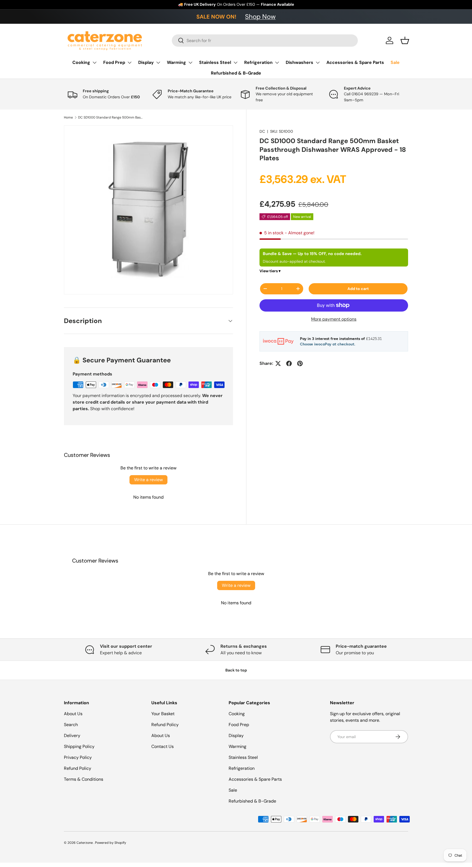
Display (146, 62)
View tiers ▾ (270, 270)
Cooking (81, 62)
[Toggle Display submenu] (158, 62)
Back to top (236, 670)
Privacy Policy (78, 757)
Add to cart (358, 288)
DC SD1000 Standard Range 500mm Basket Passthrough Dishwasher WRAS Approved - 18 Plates (111, 117)
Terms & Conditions (83, 779)
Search (71, 724)
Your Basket (163, 714)
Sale (395, 62)
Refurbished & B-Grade (236, 73)
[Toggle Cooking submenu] (94, 62)
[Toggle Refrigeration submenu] (277, 62)
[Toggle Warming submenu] (190, 62)
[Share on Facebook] (289, 363)
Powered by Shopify (110, 843)
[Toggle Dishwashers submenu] (317, 62)
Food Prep (114, 62)
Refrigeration (258, 62)
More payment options (333, 319)
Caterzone (85, 843)
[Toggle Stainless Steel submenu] (235, 62)
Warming (176, 62)
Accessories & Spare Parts (355, 62)
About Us (73, 714)
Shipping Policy (79, 746)
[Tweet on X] (278, 363)
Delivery (72, 735)
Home (68, 117)
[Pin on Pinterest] (299, 363)
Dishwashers (299, 62)
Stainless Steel (215, 62)
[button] (405, 40)
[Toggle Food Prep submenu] (129, 62)
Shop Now (260, 16)
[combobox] (265, 40)
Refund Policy (77, 768)
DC (262, 131)
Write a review (148, 480)
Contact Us (162, 746)
